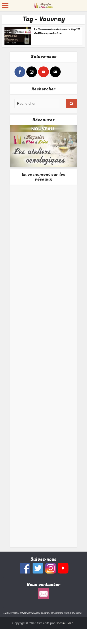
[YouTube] (43, 71)
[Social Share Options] (19, 245)
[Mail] (55, 71)
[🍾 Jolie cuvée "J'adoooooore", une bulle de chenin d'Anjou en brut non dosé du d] (43, 395)
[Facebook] (19, 71)
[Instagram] (31, 71)
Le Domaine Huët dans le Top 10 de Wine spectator (57, 31)
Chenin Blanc (65, 623)
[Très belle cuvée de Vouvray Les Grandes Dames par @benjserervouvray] (43, 220)
